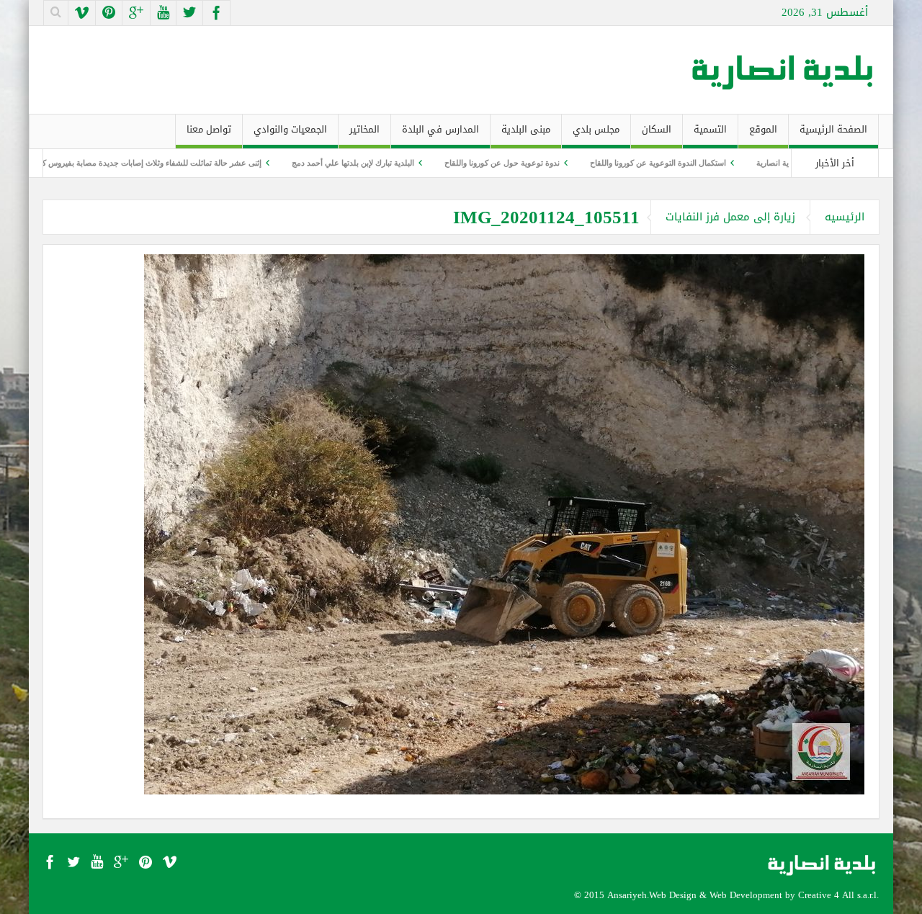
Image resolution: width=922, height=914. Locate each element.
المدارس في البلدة (440, 129)
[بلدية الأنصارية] (784, 69)
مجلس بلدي (596, 129)
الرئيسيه (844, 217)
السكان (656, 129)
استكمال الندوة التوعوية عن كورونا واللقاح (711, 162)
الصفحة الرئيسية (833, 129)
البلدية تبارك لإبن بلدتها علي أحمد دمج (406, 162)
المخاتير (364, 129)
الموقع (763, 129)
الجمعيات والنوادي (290, 129)
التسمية (710, 129)
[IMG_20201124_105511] (504, 523)
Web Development (746, 895)
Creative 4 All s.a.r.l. (838, 895)
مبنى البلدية (525, 129)
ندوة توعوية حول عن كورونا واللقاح (555, 162)
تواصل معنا (209, 129)
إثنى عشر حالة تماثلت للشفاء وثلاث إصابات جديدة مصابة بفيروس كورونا (197, 162)
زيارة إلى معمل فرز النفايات (730, 217)
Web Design (673, 895)
